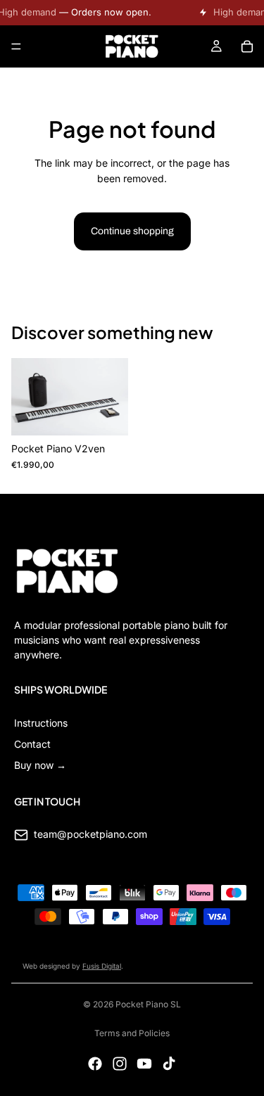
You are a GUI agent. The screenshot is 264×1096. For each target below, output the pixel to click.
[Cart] (247, 46)
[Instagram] (119, 1063)
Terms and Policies (132, 1033)
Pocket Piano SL (148, 1004)
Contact (32, 744)
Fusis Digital (101, 966)
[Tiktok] (169, 1063)
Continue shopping (132, 231)
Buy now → (40, 765)
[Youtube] (144, 1063)
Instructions (41, 723)
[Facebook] (95, 1063)
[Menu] (16, 46)
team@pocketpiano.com (90, 834)
